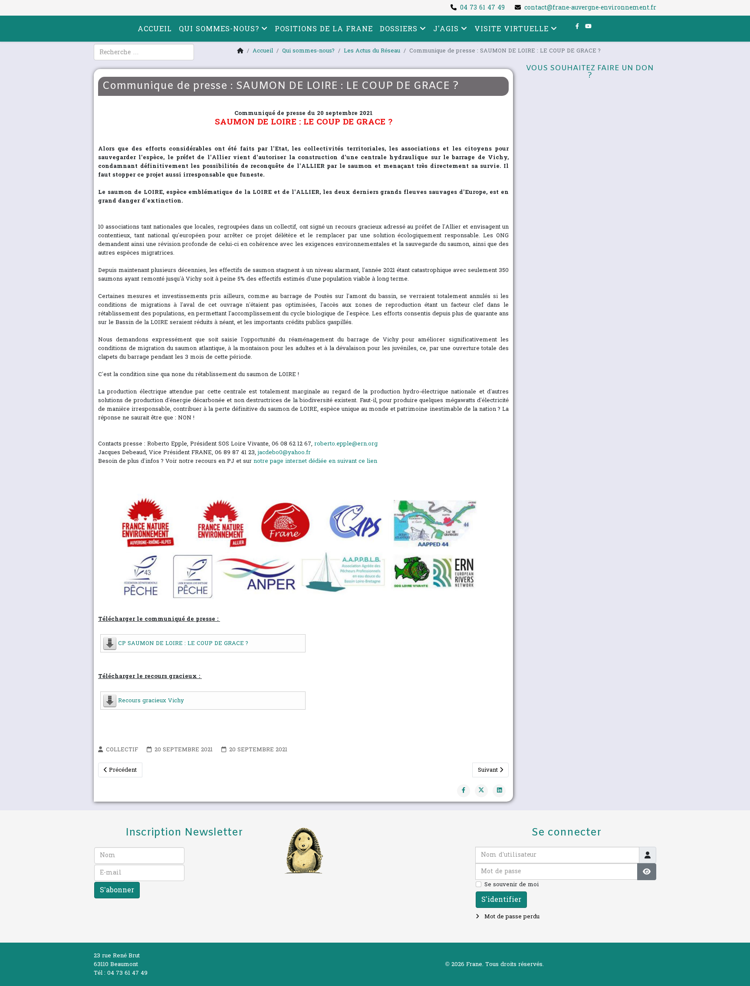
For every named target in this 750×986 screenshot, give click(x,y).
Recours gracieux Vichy (151, 700)
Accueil (155, 29)
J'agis (446, 29)
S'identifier (501, 899)
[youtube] (588, 26)
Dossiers (399, 29)
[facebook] (577, 26)
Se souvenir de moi (511, 884)
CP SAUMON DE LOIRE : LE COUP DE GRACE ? (183, 643)
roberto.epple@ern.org (346, 444)
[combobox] (144, 52)
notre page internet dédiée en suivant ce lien (315, 461)
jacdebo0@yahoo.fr (284, 452)
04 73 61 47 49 (482, 7)
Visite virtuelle (511, 29)
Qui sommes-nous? (219, 29)
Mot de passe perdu (511, 916)
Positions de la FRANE (324, 29)
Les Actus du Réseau (372, 51)
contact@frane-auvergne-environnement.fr (590, 7)
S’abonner (117, 890)
